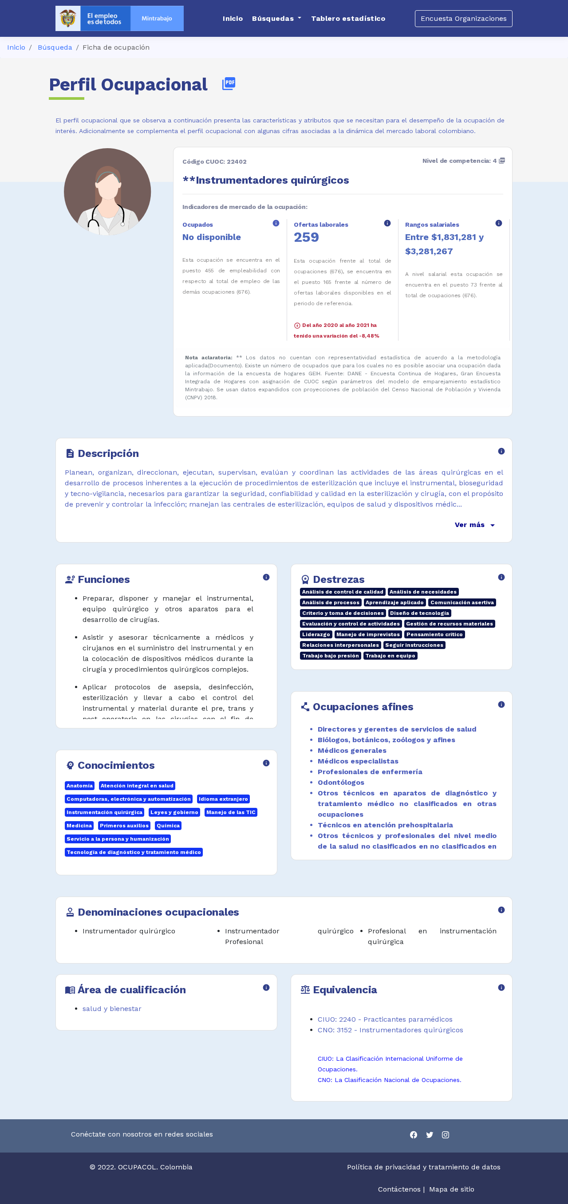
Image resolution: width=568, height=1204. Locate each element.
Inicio (16, 47)
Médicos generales (352, 750)
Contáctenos (399, 1189)
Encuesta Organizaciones (464, 18)
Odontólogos (341, 782)
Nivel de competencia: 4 (463, 160)
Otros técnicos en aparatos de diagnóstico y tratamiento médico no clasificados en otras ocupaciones (407, 803)
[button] (276, 19)
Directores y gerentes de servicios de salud (397, 729)
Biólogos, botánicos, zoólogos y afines (386, 740)
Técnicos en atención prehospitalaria (385, 825)
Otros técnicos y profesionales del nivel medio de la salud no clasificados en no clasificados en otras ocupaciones (407, 846)
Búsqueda (55, 47)
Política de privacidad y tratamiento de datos (425, 1167)
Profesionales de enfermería (370, 771)
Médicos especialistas (358, 761)
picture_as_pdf (229, 83)
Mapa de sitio (451, 1189)
